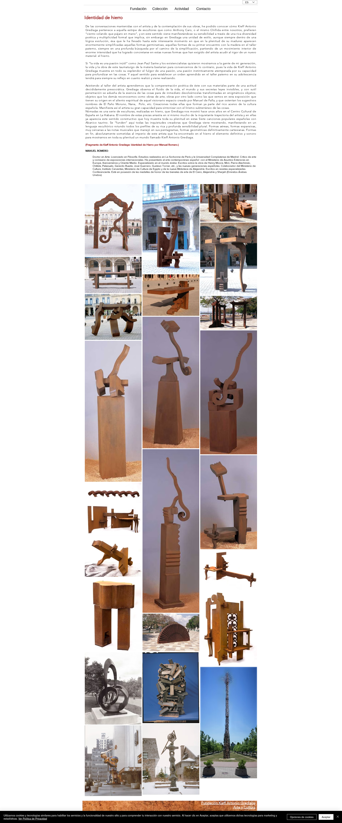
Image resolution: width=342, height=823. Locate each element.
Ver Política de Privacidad (32, 818)
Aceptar (326, 817)
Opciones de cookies (302, 817)
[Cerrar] (338, 817)
